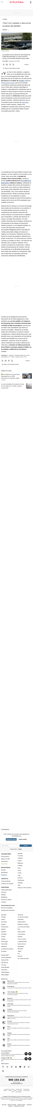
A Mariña (20, 858)
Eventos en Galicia (6, 899)
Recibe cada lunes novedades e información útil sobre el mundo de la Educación (19, 999)
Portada (3, 917)
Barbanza (20, 863)
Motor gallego (5, 974)
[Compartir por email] (7, 64)
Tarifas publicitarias (6, 889)
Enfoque (20, 936)
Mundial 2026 (5, 955)
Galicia (3, 919)
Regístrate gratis (11, 839)
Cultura (3, 936)
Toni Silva (4, 29)
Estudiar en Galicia (23, 924)
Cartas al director (5, 881)
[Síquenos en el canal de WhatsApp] (29, 1067)
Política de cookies (21, 1104)
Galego (20, 849)
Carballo (20, 865)
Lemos (19, 873)
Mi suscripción (5, 856)
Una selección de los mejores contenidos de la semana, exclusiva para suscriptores (17, 993)
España (3, 924)
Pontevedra (21, 880)
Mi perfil (3, 870)
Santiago (20, 882)
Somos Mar (4, 944)
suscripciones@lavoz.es (16, 1083)
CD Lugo (3, 965)
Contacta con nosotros (7, 883)
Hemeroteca (4, 861)
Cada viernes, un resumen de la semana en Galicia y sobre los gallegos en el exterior (19, 1017)
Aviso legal (4, 1104)
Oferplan (3, 894)
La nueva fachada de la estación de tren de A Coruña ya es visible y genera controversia (12, 386)
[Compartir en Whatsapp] (3, 64)
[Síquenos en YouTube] (20, 1067)
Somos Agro (4, 941)
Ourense (20, 877)
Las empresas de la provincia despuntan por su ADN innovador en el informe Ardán (10, 376)
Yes (19, 953)
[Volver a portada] (16, 2)
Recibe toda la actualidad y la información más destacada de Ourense (18, 1045)
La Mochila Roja (22, 941)
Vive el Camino (22, 939)
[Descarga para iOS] (26, 1053)
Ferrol (19, 870)
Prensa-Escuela (27, 1090)
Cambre (21, 80)
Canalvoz (15, 1090)
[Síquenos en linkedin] (16, 1067)
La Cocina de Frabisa (23, 926)
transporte (25, 102)
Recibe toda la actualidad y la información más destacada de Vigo (18, 1040)
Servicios (3, 892)
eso (24, 106)
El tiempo (3, 951)
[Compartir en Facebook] (10, 64)
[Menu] (2, 2)
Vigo (19, 885)
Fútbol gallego (5, 972)
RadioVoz (5, 1090)
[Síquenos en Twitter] (7, 1067)
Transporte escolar (19, 356)
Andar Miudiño (5, 967)
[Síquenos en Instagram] (12, 1067)
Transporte (11, 355)
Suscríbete (4, 863)
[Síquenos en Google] (3, 1071)
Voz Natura (20, 1090)
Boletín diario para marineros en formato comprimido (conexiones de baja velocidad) (17, 1010)
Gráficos (3, 939)
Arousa (20, 860)
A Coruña (20, 855)
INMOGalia (4, 897)
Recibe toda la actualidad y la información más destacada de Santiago (18, 1034)
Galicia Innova (22, 944)
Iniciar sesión (23, 839)
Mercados (20, 948)
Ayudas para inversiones (8, 910)
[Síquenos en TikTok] (24, 1067)
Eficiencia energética (7, 907)
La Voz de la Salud (23, 917)
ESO (25, 356)
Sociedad (3, 934)
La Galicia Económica (7, 949)
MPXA (13, 1091)
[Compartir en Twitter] (13, 64)
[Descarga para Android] (29, 1053)
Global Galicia (21, 922)
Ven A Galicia (21, 934)
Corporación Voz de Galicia (9, 1089)
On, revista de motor (23, 958)
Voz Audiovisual (26, 1089)
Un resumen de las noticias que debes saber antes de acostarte (19, 987)
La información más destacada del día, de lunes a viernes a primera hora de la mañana (18, 982)
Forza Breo (4, 969)
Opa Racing (4, 962)
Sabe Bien (20, 919)
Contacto (3, 902)
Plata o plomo (21, 931)
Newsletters (4, 872)
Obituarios (4, 946)
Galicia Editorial (18, 1091)
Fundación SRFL (19, 1089)
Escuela (20, 956)
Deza (19, 868)
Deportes (3, 931)
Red (19, 929)
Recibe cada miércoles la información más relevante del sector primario (19, 1005)
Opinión (3, 929)
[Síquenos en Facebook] (3, 1067)
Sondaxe (10, 1090)
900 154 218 (17, 1079)
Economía (4, 922)
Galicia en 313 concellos (24, 887)
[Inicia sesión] (30, 2)
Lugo (19, 875)
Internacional (4, 926)
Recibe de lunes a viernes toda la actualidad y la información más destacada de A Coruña (18, 1022)
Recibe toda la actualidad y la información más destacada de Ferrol (18, 1028)
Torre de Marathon (6, 957)
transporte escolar (9, 83)
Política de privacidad (12, 1104)
